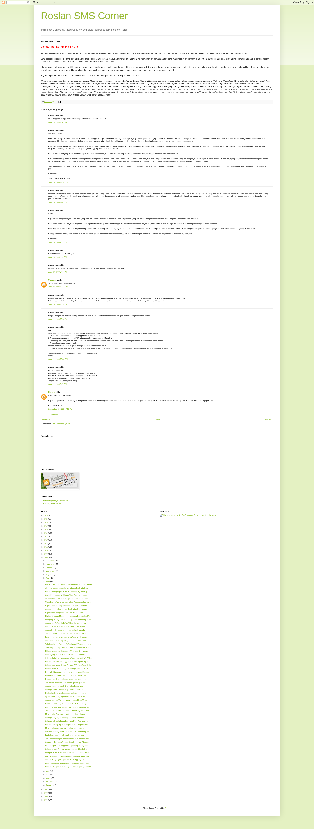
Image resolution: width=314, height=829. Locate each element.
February (50, 781)
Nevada (51, 392)
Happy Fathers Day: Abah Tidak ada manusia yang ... (66, 704)
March (48, 778)
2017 (46, 526)
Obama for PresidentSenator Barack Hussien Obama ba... (68, 742)
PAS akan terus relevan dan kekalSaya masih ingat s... (67, 637)
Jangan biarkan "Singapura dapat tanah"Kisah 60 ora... (67, 700)
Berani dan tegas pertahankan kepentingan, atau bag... (67, 592)
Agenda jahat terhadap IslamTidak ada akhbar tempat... (67, 609)
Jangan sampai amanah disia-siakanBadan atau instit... (67, 686)
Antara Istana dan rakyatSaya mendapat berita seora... (67, 641)
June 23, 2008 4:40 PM (57, 257)
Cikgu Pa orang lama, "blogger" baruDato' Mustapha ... (66, 595)
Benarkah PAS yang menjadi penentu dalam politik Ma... (67, 725)
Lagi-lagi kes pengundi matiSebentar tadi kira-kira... (65, 613)
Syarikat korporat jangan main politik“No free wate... (65, 697)
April (48, 774)
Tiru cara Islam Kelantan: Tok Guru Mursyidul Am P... (66, 633)
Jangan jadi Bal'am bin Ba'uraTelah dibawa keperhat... (66, 623)
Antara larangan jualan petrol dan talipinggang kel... (65, 760)
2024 (46, 519)
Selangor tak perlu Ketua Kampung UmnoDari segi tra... (67, 721)
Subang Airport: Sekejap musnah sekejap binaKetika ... (66, 749)
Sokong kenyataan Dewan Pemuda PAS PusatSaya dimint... (69, 665)
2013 (46, 540)
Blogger (168, 808)
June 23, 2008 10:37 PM (58, 287)
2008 (46, 557)
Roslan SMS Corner (84, 15)
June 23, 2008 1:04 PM (57, 202)
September (50, 571)
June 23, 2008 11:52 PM (57, 304)
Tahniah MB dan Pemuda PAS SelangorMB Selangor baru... (68, 644)
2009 (46, 554)
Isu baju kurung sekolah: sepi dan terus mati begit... (65, 735)
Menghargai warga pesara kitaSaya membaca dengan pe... (68, 620)
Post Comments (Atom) (61, 424)
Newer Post (46, 419)
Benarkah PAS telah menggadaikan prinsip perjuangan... (67, 662)
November (50, 564)
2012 (46, 544)
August (49, 575)
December (50, 560)
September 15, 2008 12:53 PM (60, 409)
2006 (46, 793)
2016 (46, 529)
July (48, 578)
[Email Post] (60, 102)
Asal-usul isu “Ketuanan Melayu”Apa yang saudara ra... (67, 599)
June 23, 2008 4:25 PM (57, 242)
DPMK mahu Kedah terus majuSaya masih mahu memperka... (69, 584)
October (49, 568)
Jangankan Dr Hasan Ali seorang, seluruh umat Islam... (67, 630)
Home (157, 419)
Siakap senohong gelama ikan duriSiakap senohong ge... (67, 732)
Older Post (268, 419)
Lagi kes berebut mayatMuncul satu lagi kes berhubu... (67, 606)
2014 (46, 536)
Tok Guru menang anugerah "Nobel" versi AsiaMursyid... (67, 739)
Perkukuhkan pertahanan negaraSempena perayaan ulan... (68, 767)
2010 (46, 550)
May (48, 771)
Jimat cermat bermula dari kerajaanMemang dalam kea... (67, 711)
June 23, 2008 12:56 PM (58, 182)
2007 (46, 789)
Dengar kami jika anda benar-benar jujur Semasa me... (66, 679)
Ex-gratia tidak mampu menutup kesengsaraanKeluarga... (68, 672)
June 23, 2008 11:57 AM (57, 122)
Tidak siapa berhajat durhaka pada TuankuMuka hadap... (68, 648)
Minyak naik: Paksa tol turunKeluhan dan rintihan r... (65, 714)
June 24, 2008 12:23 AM (57, 319)
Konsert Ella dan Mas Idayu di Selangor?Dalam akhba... (67, 669)
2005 (46, 796)
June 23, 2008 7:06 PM (57, 272)
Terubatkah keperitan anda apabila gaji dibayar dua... (66, 683)
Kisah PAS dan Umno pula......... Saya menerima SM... (66, 676)
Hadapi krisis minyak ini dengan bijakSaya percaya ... (66, 693)
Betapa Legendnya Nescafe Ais (55, 501)
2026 (46, 515)
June (48, 582)
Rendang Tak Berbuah (52, 504)
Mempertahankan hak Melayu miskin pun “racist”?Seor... (67, 753)
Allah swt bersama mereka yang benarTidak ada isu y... (67, 588)
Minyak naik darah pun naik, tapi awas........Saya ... (65, 728)
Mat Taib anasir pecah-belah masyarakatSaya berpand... (67, 756)
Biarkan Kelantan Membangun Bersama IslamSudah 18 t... (68, 616)
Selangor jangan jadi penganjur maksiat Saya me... (65, 718)
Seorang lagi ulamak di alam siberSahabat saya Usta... (66, 655)
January (49, 785)
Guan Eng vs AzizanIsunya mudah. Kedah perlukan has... (68, 602)
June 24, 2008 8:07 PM (57, 384)
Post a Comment (51, 414)
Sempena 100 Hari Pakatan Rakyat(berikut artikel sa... (66, 627)
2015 (46, 533)
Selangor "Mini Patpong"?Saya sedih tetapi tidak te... (66, 690)
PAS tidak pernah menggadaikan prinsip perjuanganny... (67, 746)
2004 (46, 800)
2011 (46, 547)
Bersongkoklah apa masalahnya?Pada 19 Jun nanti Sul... (67, 707)
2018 (46, 522)
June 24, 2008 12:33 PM (58, 359)
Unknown (52, 280)
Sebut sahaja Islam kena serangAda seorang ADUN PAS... (68, 658)
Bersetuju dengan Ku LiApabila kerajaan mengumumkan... (68, 763)
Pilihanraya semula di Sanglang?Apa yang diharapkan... (67, 651)
